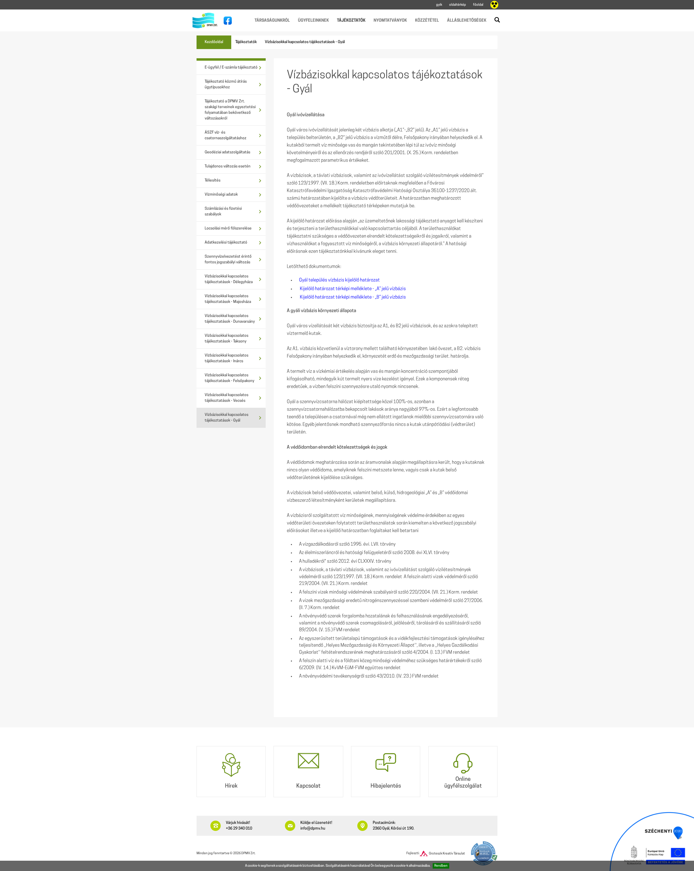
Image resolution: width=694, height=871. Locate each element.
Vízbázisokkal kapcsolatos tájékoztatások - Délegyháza (229, 279)
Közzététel (427, 21)
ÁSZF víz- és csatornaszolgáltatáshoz (225, 135)
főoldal (478, 5)
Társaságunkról (272, 21)
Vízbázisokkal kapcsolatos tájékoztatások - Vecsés (226, 398)
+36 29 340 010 (239, 829)
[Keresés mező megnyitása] (497, 19)
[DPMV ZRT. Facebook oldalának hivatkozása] (226, 21)
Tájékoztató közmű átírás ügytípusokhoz (226, 84)
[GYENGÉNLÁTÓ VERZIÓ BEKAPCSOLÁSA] (494, 5)
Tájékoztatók (351, 21)
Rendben (441, 865)
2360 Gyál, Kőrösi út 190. (393, 829)
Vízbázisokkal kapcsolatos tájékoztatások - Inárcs (226, 358)
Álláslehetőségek (466, 21)
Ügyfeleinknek (313, 21)
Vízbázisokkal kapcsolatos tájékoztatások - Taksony (226, 339)
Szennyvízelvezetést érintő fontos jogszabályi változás (228, 259)
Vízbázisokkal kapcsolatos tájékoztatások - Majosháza (228, 299)
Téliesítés (212, 181)
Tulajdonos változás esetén (227, 166)
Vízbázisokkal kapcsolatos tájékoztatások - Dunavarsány (230, 319)
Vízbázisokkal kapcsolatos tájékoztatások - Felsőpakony (229, 378)
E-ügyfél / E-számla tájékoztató (231, 68)
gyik (439, 5)
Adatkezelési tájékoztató (226, 243)
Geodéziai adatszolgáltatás (227, 152)
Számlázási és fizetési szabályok (223, 211)
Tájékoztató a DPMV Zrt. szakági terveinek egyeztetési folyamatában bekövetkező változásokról (230, 110)
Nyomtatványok (390, 21)
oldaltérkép (457, 5)
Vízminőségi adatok (221, 195)
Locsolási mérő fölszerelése (228, 228)
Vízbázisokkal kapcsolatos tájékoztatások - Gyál (226, 418)
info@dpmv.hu (312, 829)
